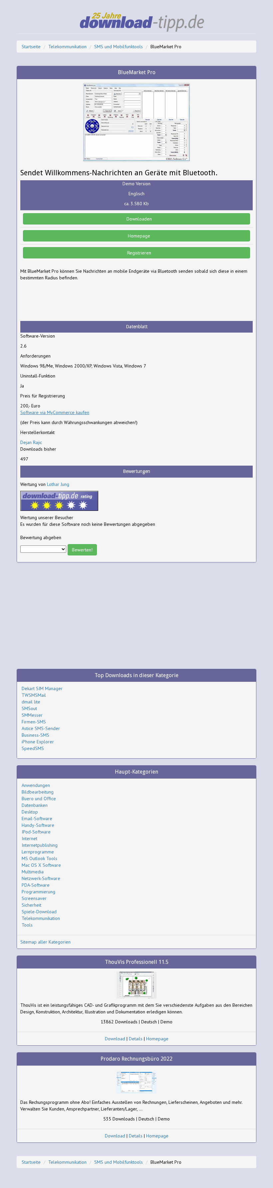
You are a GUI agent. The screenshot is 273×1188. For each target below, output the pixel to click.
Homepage (138, 236)
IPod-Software (36, 832)
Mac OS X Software (41, 865)
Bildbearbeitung (38, 792)
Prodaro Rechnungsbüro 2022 (136, 1059)
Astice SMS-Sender (41, 728)
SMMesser (32, 715)
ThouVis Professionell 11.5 (136, 962)
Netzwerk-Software (41, 878)
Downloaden (138, 219)
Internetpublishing (40, 845)
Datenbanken (35, 805)
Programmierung (38, 892)
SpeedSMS (33, 748)
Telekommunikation (67, 47)
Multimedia (33, 872)
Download (115, 1039)
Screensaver (34, 898)
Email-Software (37, 818)
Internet (29, 838)
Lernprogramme (38, 852)
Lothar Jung (58, 484)
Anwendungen (36, 785)
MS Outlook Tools (39, 858)
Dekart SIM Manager (42, 688)
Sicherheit (31, 905)
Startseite (31, 47)
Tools (27, 925)
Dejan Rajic (31, 442)
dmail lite (31, 702)
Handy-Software (38, 825)
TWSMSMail (34, 695)
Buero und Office (39, 799)
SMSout (29, 708)
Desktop (30, 812)
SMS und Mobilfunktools (118, 47)
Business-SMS (35, 735)
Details (135, 1039)
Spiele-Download (39, 912)
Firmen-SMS (34, 722)
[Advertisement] (73, 301)
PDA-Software (36, 885)
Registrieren (138, 253)
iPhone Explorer (38, 742)
